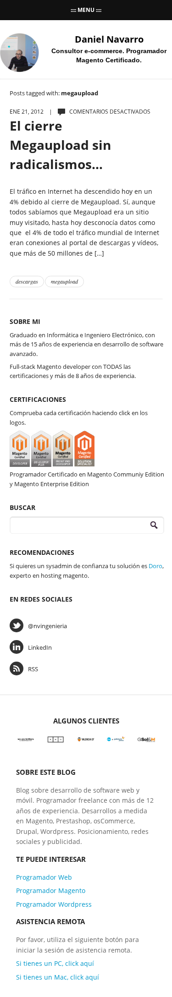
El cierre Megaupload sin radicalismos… (60, 145)
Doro (155, 566)
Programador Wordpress (54, 904)
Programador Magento (50, 890)
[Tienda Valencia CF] (86, 738)
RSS (33, 669)
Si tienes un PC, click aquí (55, 963)
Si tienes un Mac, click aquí (57, 977)
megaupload (64, 281)
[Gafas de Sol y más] (146, 738)
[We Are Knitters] (25, 738)
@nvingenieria (47, 626)
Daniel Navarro (109, 39)
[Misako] (56, 738)
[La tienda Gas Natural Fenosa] (116, 738)
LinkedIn (40, 647)
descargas (27, 281)
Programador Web (44, 877)
